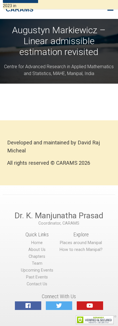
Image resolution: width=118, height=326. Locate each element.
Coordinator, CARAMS (58, 223)
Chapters (37, 256)
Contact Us (37, 284)
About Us (37, 249)
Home (37, 242)
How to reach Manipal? (81, 249)
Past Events (37, 277)
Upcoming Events (37, 270)
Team (37, 263)
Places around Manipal (81, 242)
